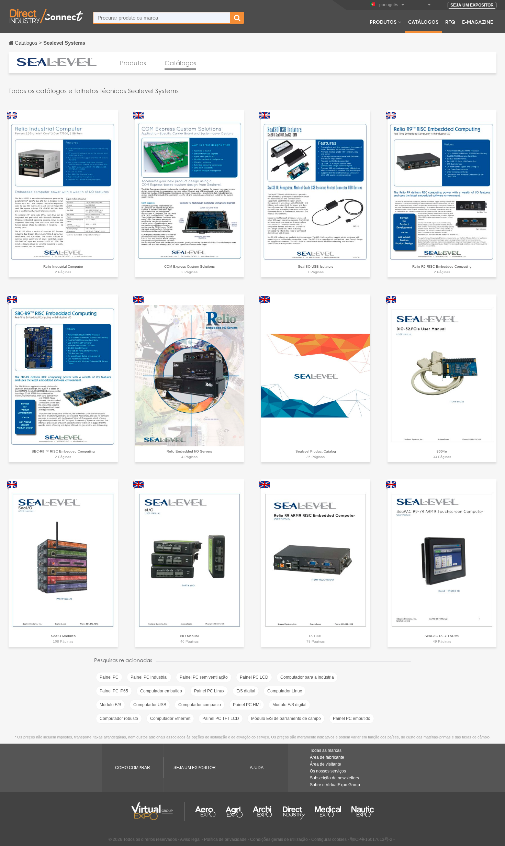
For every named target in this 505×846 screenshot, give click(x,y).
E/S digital (245, 691)
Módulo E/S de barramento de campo (286, 718)
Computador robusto (119, 718)
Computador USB (149, 704)
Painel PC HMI (246, 704)
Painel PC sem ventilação (204, 677)
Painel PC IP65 (114, 691)
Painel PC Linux (209, 691)
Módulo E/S (110, 704)
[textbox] (162, 18)
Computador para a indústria (307, 677)
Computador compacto (199, 704)
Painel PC (109, 677)
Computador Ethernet (170, 718)
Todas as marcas (325, 750)
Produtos (383, 22)
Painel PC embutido (351, 718)
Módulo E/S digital (289, 704)
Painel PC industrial (149, 677)
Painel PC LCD (254, 677)
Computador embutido (161, 691)
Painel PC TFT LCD (220, 718)
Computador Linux (284, 691)
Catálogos (423, 22)
